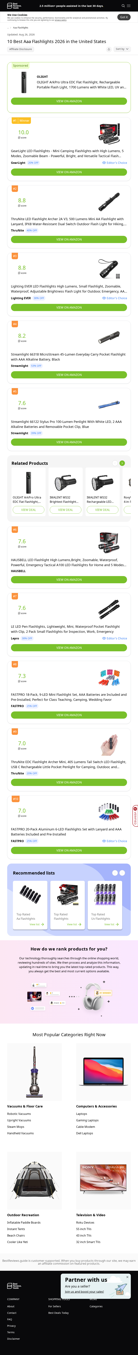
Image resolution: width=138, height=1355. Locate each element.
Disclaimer (13, 1338)
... (8, 27)
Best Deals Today (58, 1312)
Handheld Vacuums (20, 1133)
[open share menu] (109, 49)
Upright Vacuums (19, 1120)
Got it (124, 17)
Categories (96, 1306)
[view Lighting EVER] (22, 269)
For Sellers (54, 1306)
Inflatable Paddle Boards (24, 1222)
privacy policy (60, 20)
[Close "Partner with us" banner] (127, 1277)
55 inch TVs (83, 1229)
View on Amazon (69, 101)
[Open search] (123, 6)
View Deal (28, 510)
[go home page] (14, 6)
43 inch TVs (83, 1235)
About (10, 1306)
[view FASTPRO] (22, 678)
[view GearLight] (24, 134)
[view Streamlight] (22, 337)
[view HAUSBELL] (22, 543)
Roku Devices (85, 1222)
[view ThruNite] (22, 202)
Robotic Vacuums (19, 1114)
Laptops (81, 1114)
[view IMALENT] (66, 483)
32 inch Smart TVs (88, 1242)
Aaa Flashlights (20, 27)
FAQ (9, 1319)
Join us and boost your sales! (84, 1292)
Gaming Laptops (87, 1120)
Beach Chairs (16, 1235)
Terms (11, 1332)
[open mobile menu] (128, 6)
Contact (11, 1312)
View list (35, 924)
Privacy (11, 1325)
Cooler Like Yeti (17, 1242)
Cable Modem (85, 1127)
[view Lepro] (22, 610)
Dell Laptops (84, 1133)
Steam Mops (15, 1127)
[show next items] (122, 463)
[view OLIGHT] (24, 82)
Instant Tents (16, 1229)
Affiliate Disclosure (20, 49)
